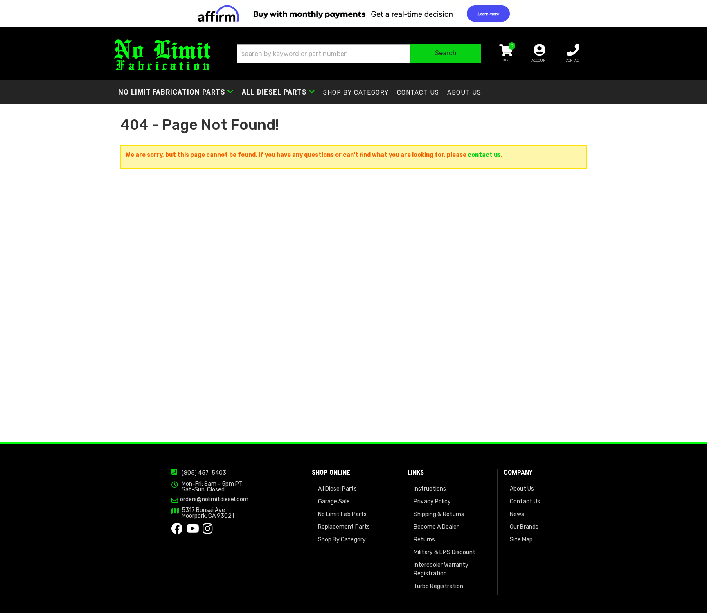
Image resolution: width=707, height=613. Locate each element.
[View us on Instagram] (208, 530)
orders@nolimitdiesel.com (214, 500)
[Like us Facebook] (177, 530)
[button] (359, 53)
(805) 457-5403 (204, 472)
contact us (484, 154)
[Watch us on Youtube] (192, 530)
